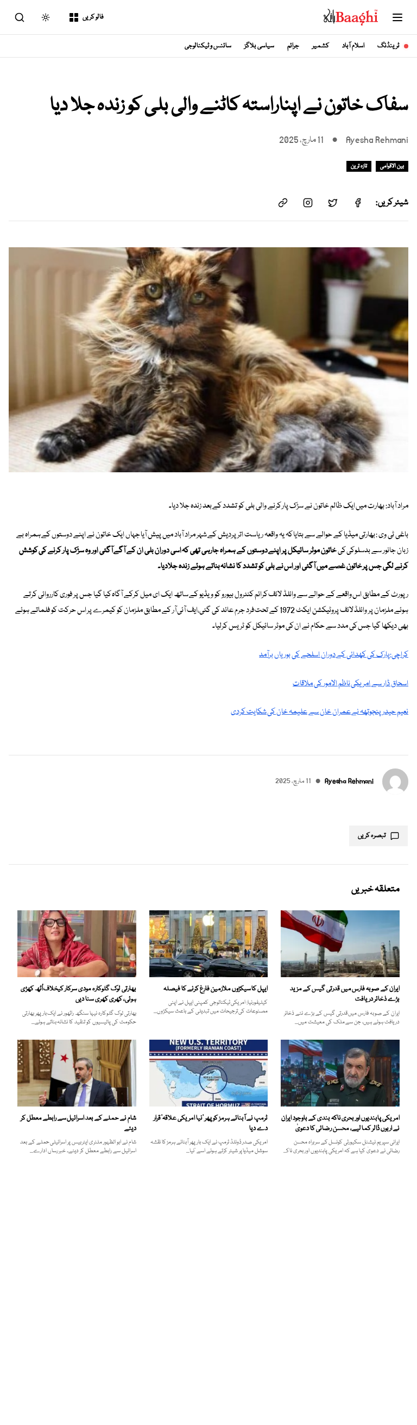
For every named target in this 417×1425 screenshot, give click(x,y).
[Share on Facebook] (358, 202)
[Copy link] (283, 202)
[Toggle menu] (397, 17)
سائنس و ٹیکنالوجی (208, 46)
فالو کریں (93, 17)
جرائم (293, 46)
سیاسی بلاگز (259, 46)
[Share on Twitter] (333, 202)
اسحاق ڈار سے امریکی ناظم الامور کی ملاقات (350, 684)
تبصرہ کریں (372, 835)
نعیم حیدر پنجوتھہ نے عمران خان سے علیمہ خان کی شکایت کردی (319, 712)
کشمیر (320, 46)
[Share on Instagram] (308, 202)
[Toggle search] (19, 17)
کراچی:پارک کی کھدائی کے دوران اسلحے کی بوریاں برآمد (333, 655)
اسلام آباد (353, 46)
